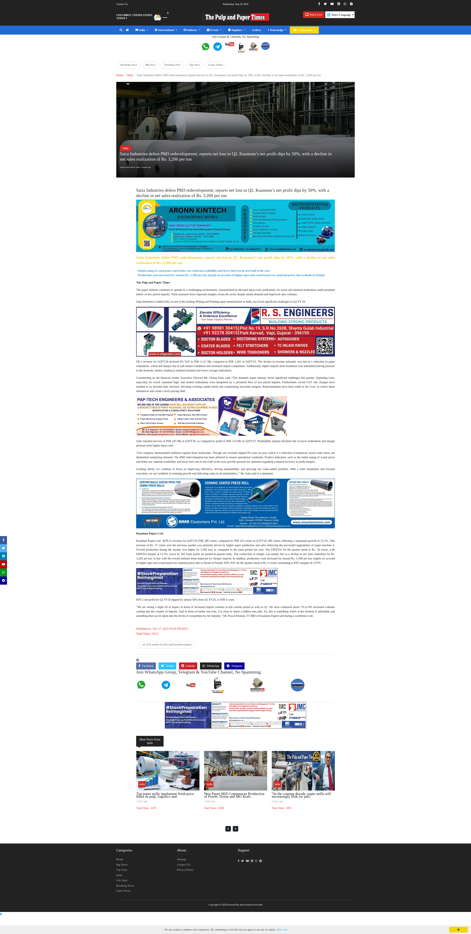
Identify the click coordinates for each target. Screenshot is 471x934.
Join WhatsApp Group (146, 688)
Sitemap (181, 859)
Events (214, 30)
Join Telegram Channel (172, 688)
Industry (192, 30)
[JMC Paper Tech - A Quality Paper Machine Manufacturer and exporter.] (206, 581)
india (130, 75)
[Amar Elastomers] (235, 503)
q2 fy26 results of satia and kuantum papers (167, 644)
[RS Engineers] (235, 331)
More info (282, 929)
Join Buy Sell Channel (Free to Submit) (265, 689)
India (142, 30)
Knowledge (276, 30)
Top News (194, 64)
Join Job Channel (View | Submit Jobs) (228, 690)
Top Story (122, 869)
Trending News (172, 64)
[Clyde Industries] (211, 415)
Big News (151, 64)
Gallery (256, 30)
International (166, 30)
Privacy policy (185, 869)
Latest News (123, 890)
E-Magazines (304, 30)
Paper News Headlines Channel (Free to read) (311, 689)
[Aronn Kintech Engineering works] (235, 225)
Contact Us (122, 4)
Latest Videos (215, 64)
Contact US (183, 864)
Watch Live (316, 14)
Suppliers (237, 30)
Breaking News (129, 64)
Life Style (121, 880)
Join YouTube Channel (196, 687)
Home (119, 75)
